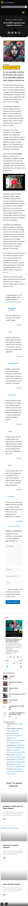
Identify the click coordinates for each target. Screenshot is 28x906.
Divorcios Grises (13, 700)
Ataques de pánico (14, 688)
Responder (19, 325)
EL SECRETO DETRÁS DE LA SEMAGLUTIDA (14, 736)
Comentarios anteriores (14, 302)
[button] (23, 12)
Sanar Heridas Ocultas (11, 884)
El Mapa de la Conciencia (15, 682)
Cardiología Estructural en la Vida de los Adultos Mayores (15, 771)
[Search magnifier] (26, 7)
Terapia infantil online (13, 731)
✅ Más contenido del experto (11, 67)
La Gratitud (12, 676)
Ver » (10, 678)
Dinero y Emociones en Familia (17, 694)
